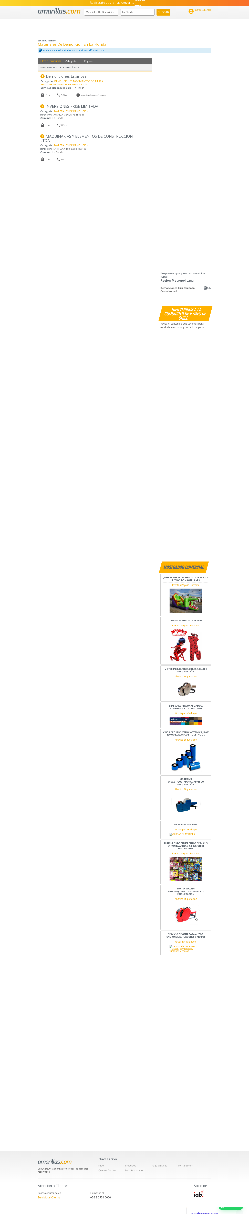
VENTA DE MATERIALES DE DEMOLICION (63, 84)
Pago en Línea (159, 1165)
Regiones (89, 61)
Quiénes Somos (107, 1170)
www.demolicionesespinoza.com (93, 95)
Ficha (209, 288)
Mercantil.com (185, 1165)
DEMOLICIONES (63, 81)
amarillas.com (59, 11)
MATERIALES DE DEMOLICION (71, 111)
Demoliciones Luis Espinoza (177, 288)
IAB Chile (198, 1193)
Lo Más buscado (134, 1170)
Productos (130, 1165)
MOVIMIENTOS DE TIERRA (88, 81)
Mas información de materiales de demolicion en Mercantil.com (73, 50)
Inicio (101, 1165)
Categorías (71, 61)
